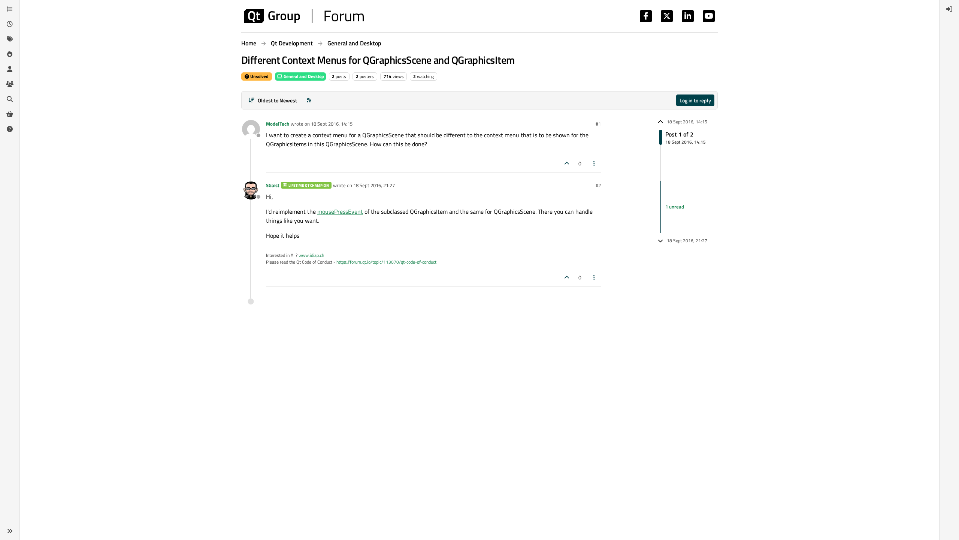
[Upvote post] (567, 163)
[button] (9, 531)
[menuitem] (949, 9)
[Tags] (9, 39)
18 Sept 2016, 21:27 (374, 185)
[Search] (9, 99)
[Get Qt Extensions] (9, 114)
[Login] (949, 9)
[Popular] (9, 54)
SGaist (272, 185)
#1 (598, 124)
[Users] (9, 69)
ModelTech (277, 124)
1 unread (674, 206)
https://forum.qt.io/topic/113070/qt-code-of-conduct (386, 262)
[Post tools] (594, 163)
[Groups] (9, 84)
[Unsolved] (9, 129)
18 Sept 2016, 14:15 (332, 124)
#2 (598, 185)
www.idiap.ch (311, 255)
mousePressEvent (340, 211)
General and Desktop (303, 76)
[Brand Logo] (304, 16)
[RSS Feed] (309, 100)
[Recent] (9, 24)
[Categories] (9, 9)
